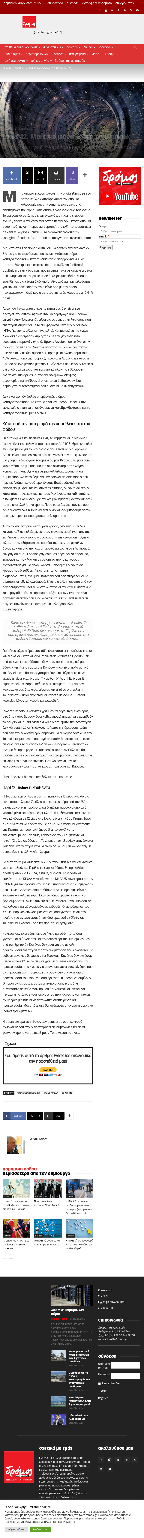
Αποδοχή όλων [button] (40, 1529)
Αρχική (7, 68)
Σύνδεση (73, 3)
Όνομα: (103, 226)
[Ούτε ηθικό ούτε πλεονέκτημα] (58, 1419)
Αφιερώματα (77, 54)
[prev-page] (5, 1256)
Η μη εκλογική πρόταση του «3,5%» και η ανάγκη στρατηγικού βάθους (16, 1205)
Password (104, 1374)
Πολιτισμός (12, 54)
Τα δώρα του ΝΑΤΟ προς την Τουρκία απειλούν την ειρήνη (16, 1245)
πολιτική (20, 68)
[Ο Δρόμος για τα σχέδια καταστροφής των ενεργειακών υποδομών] (58, 1376)
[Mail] (112, 10)
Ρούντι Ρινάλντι (18, 156)
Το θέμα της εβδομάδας (21, 47)
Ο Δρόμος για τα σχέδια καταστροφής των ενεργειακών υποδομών (80, 1379)
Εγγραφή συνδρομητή (97, 3)
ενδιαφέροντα (15, 60)
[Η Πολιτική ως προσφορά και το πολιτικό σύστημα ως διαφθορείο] (79, 1228)
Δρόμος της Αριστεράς (70, 60)
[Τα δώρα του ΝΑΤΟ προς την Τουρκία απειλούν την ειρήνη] (16, 1228)
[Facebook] (100, 10)
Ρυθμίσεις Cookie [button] (16, 1529)
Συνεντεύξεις (52, 47)
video (95, 54)
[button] (135, 47)
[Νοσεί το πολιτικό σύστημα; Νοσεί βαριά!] (48, 1188)
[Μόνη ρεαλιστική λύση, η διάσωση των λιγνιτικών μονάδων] (58, 1355)
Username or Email (104, 1366)
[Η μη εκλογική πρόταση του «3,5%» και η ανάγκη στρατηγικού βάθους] (16, 1188)
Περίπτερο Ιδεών (37, 54)
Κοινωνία (104, 47)
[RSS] (125, 10)
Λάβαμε (110, 54)
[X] (131, 10)
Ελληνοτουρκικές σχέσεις (28, 1093)
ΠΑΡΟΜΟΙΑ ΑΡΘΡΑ (20, 1169)
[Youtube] (137, 10)
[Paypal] (119, 10)
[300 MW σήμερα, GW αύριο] (72, 1295)
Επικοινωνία (55, 3)
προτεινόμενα (22, 129)
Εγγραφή (105, 247)
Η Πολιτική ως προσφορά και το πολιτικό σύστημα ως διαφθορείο (79, 1245)
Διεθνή (88, 47)
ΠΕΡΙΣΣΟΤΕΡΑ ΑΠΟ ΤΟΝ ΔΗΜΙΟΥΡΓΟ (36, 1174)
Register (103, 1398)
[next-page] (11, 1256)
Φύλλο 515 (67, 1093)
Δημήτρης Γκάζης (59, 1319)
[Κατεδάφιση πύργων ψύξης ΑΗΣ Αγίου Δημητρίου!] (58, 1401)
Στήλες (58, 54)
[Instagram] (106, 10)
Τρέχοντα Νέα (40, 60)
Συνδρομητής (125, 3)
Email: (104, 236)
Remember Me (111, 1383)
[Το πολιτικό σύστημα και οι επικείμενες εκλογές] (48, 1228)
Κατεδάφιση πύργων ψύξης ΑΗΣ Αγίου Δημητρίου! (80, 1400)
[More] (85, 175)
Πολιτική (72, 47)
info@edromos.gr (117, 1339)
